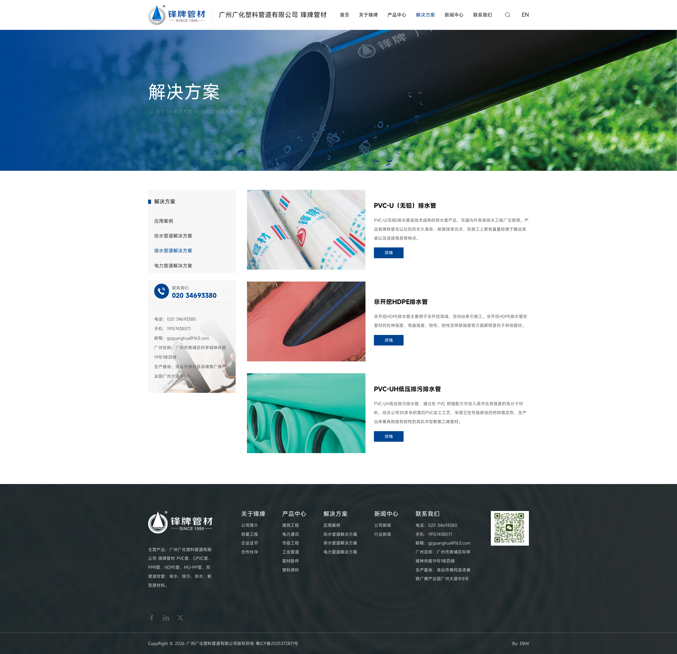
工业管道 (290, 552)
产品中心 (396, 15)
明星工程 (249, 534)
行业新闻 (382, 534)
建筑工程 (290, 525)
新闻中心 (454, 15)
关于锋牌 (368, 15)
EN (525, 14)
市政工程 (290, 543)
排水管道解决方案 (219, 111)
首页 (344, 15)
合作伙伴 (249, 552)
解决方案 (425, 15)
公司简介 (249, 525)
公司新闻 (382, 525)
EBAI (524, 643)
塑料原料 (290, 570)
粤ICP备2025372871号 (277, 643)
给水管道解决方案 (173, 236)
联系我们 (482, 15)
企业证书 (249, 543)
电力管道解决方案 (173, 265)
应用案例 (163, 221)
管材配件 (290, 561)
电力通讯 (290, 534)
